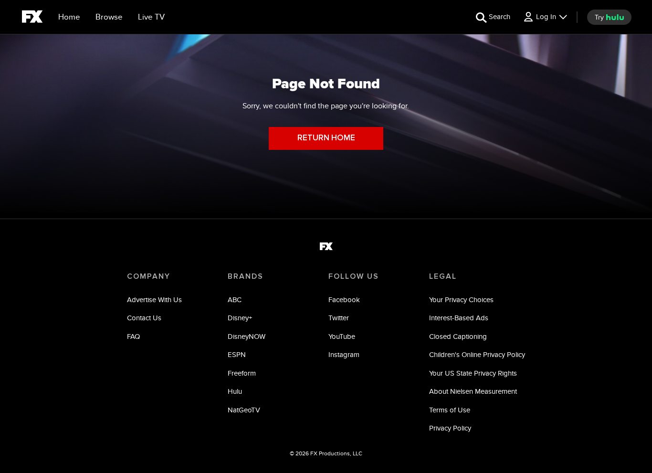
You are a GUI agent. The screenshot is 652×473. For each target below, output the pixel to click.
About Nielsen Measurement (473, 391)
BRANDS (245, 276)
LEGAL (443, 276)
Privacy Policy (450, 428)
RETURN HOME (326, 138)
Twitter (338, 318)
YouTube (341, 336)
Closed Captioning (458, 336)
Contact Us (144, 318)
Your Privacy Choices (461, 299)
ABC (235, 299)
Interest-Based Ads (458, 318)
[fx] (32, 18)
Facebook (344, 299)
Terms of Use (449, 410)
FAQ (133, 336)
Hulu (235, 391)
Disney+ (240, 318)
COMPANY (148, 276)
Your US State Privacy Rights (473, 373)
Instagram (343, 354)
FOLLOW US (353, 276)
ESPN (237, 354)
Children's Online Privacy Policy (477, 354)
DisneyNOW (246, 336)
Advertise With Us (154, 299)
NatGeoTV (244, 410)
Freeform (242, 373)
